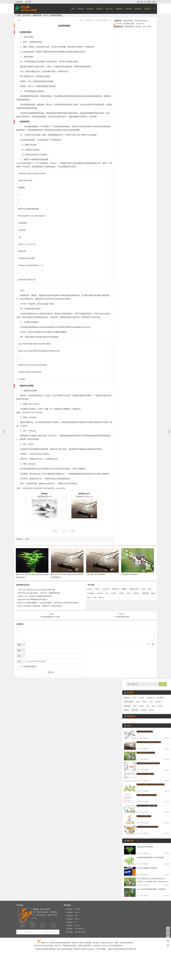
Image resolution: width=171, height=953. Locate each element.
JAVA (45, 15)
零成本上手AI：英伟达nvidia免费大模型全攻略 (35, 596)
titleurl (101, 597)
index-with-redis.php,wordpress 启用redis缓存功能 (36, 590)
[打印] (81, 20)
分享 (73, 531)
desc (143, 589)
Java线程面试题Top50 (145, 731)
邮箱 (21, 650)
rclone (97, 589)
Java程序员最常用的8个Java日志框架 (150, 857)
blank (153, 593)
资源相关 (119, 9)
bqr (107, 593)
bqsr (149, 589)
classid (121, 593)
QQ (19, 661)
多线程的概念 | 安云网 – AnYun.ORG (137, 26)
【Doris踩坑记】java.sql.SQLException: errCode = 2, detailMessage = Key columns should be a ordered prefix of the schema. (152, 881)
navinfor (100, 593)
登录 (29, 2)
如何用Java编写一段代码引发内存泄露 (150, 784)
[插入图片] (153, 644)
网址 (19, 656)
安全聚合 (138, 9)
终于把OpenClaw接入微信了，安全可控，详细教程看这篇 (39, 593)
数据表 (124, 589)
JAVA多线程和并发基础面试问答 (148, 763)
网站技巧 (100, 9)
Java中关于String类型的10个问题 (149, 742)
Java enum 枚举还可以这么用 (147, 827)
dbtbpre (136, 593)
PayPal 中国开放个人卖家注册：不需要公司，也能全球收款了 (40, 606)
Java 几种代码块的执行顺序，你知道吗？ (152, 889)
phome (89, 589)
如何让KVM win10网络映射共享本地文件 (32, 599)
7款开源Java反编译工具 (145, 774)
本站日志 (147, 9)
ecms (129, 593)
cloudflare (90, 593)
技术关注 (90, 9)
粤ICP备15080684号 (121, 949)
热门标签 (148, 2)
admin (128, 24)
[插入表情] (148, 644)
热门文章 (140, 2)
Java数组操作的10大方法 (146, 753)
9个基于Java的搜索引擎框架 (147, 806)
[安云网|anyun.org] (132, 949)
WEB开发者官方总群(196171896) (35, 488)
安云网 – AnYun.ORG (29, 9)
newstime (105, 589)
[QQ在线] (32, 925)
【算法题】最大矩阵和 (129, 574)
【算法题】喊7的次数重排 (95, 574)
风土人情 (109, 9)
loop (88, 597)
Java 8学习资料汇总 (144, 816)
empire (113, 593)
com (94, 597)
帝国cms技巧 (134, 589)
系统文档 (145, 593)
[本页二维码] (168, 945)
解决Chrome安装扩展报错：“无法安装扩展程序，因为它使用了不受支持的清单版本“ (48, 603)
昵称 (21, 644)
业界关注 (80, 9)
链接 (154, 2)
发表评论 (89, 20)
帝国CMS (115, 589)
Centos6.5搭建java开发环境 (147, 868)
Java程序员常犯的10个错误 (147, 795)
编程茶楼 (37, 15)
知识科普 (128, 9)
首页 (72, 9)
